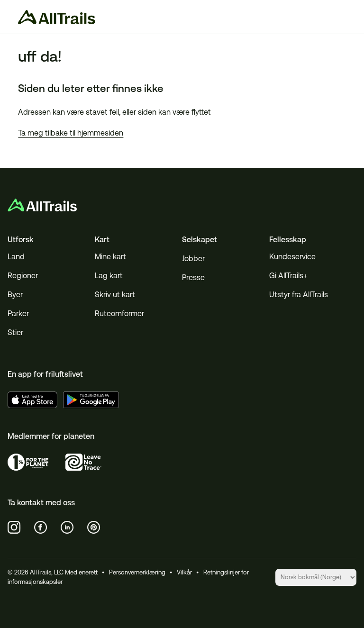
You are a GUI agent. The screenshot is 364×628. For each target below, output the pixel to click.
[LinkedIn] (67, 527)
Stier (15, 332)
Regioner (23, 275)
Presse (193, 277)
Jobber (193, 258)
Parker (18, 313)
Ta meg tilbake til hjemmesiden (70, 132)
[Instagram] (14, 527)
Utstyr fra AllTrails (298, 294)
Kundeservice (292, 256)
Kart (102, 239)
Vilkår (184, 572)
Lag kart (109, 275)
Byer (15, 294)
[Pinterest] (93, 527)
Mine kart (110, 256)
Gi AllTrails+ (288, 275)
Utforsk (21, 239)
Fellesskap (287, 239)
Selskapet (199, 239)
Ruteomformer (119, 313)
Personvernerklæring (137, 572)
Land (16, 256)
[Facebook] (40, 527)
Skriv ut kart (115, 294)
